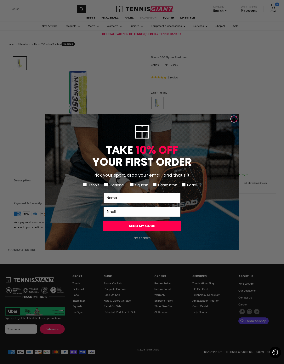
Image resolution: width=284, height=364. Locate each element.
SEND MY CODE (142, 225)
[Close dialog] (234, 119)
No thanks (142, 238)
